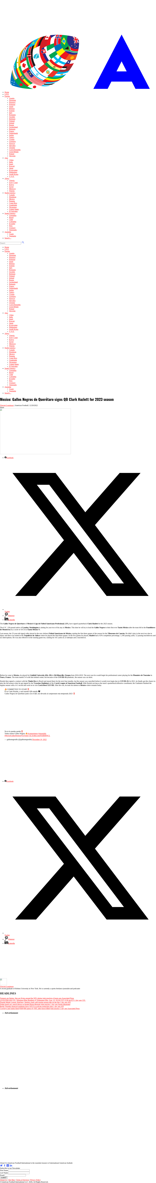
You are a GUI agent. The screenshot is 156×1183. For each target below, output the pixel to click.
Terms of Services (22, 1180)
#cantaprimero (33, 734)
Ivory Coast (13, 183)
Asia (6, 158)
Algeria (12, 180)
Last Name (4, 1173)
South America (10, 213)
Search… (8, 238)
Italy (10, 113)
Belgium (12, 119)
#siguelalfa (42, 734)
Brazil (11, 217)
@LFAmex (25, 736)
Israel (11, 164)
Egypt (11, 187)
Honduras (12, 197)
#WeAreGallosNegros (13, 736)
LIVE (7, 94)
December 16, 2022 (39, 739)
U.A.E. (11, 176)
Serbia (11, 135)
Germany (12, 141)
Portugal (12, 104)
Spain (11, 107)
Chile (11, 220)
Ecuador (12, 224)
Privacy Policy (35, 1180)
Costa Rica (13, 203)
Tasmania (12, 236)
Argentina (12, 215)
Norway (12, 144)
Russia (11, 125)
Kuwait (12, 166)
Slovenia (12, 156)
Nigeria (12, 191)
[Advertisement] (68, 656)
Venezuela (13, 230)
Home (7, 92)
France (11, 131)
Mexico (12, 199)
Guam (11, 234)
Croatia (11, 139)
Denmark (12, 100)
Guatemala (13, 205)
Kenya (11, 185)
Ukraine (12, 148)
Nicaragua (13, 207)
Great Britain (14, 152)
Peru (10, 226)
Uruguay (12, 228)
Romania (12, 115)
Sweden (12, 117)
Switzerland (13, 127)
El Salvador (13, 211)
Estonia (12, 111)
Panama (12, 201)
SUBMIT (4, 1178)
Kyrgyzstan (13, 170)
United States (14, 209)
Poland (11, 154)
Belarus (12, 109)
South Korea (13, 174)
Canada (12, 195)
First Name (4, 1170)
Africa (7, 178)
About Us (3, 1180)
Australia (8, 232)
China (11, 160)
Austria (11, 98)
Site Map (11, 1180)
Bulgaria (12, 129)
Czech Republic (15, 150)
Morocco (12, 189)
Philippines (13, 172)
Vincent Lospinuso (7, 405)
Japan (11, 168)
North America (10, 193)
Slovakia (12, 146)
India (11, 162)
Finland (12, 121)
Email (2, 1175)
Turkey (11, 137)
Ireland (11, 123)
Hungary (12, 102)
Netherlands (13, 133)
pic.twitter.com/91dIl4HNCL (39, 736)
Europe (7, 96)
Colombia (12, 222)
